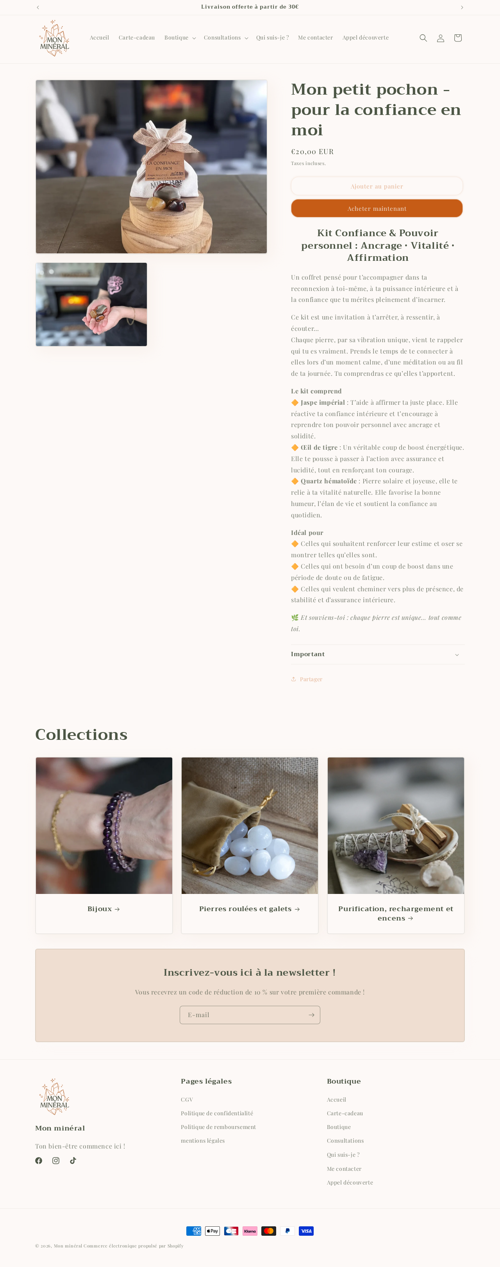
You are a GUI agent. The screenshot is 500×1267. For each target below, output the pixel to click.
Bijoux (100, 909)
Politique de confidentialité (217, 1113)
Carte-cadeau (345, 1113)
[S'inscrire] (311, 1015)
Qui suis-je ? (343, 1154)
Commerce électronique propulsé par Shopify (134, 1246)
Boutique (339, 1127)
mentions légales (203, 1141)
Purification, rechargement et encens (395, 914)
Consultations (345, 1141)
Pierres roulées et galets (245, 909)
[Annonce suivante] (462, 7)
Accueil (336, 1099)
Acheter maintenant (377, 208)
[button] (179, 37)
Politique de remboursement (218, 1127)
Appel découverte (350, 1182)
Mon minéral (68, 1246)
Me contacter (344, 1168)
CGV (187, 1099)
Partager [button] (311, 679)
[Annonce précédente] (37, 7)
